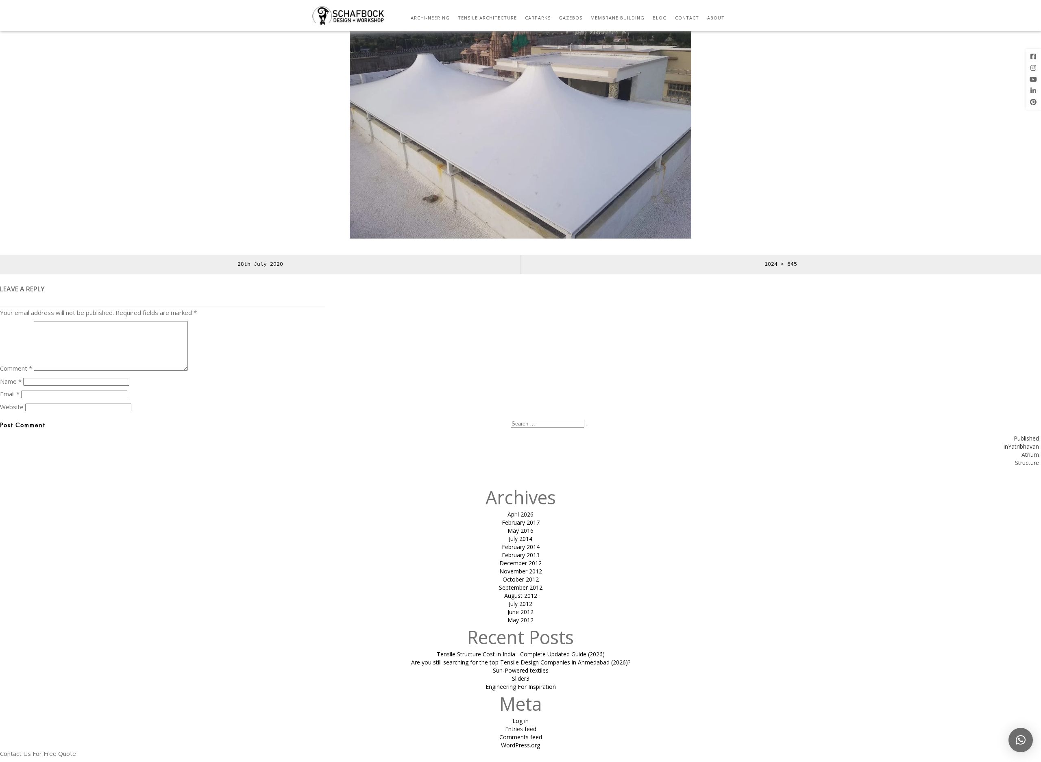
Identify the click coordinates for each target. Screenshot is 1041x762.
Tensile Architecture (487, 18)
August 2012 (520, 595)
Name (11, 381)
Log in (520, 721)
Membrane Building (617, 18)
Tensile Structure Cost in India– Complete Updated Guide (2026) (521, 654)
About (716, 18)
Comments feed (520, 737)
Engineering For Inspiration (521, 686)
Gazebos (570, 18)
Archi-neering (430, 18)
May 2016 (520, 530)
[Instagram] (1033, 68)
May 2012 (520, 620)
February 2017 (521, 522)
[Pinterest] (1033, 102)
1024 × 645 (780, 264)
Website (12, 407)
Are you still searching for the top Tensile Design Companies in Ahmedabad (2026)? (520, 662)
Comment (16, 368)
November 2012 (520, 571)
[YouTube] (1033, 79)
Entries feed (520, 729)
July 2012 (520, 604)
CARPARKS (538, 18)
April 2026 (520, 514)
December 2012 (520, 563)
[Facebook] (1033, 56)
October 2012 (521, 579)
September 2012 (520, 587)
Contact (687, 18)
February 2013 (521, 555)
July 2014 (520, 539)
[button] (1020, 740)
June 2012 (520, 612)
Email (10, 394)
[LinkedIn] (1033, 91)
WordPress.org (520, 745)
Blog (660, 18)
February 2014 (521, 547)
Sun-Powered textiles (521, 670)
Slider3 (520, 678)
